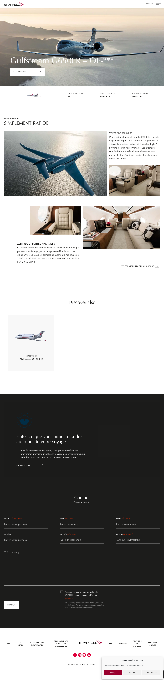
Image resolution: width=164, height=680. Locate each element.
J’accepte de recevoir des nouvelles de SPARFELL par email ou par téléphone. (81, 595)
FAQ (8, 644)
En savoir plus (23, 465)
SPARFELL (90, 642)
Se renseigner (20, 72)
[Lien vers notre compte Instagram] (79, 655)
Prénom (13, 518)
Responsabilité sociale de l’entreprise (61, 644)
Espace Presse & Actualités (37, 643)
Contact (123, 644)
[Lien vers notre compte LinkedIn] (89, 655)
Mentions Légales (152, 643)
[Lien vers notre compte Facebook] (75, 655)
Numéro (8, 534)
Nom (67, 518)
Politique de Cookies (137, 644)
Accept (113, 672)
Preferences (151, 672)
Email (123, 518)
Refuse (132, 672)
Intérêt (68, 534)
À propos (20, 643)
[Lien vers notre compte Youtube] (84, 655)
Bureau (124, 534)
